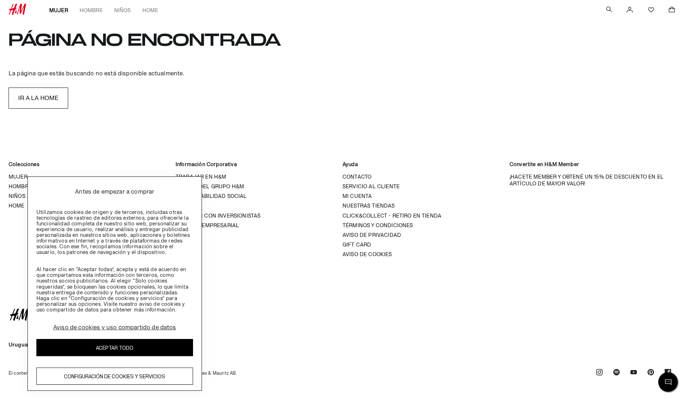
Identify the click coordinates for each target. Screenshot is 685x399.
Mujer (58, 10)
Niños (122, 10)
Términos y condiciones (377, 225)
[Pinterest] (650, 373)
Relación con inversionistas (218, 216)
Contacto (356, 177)
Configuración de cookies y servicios (114, 376)
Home (150, 10)
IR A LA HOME (38, 97)
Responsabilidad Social (211, 196)
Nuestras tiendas (368, 206)
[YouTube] (633, 373)
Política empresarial (207, 225)
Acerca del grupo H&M (210, 186)
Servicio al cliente (371, 186)
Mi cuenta (357, 196)
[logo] (342, 315)
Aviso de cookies (367, 254)
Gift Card (356, 244)
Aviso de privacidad (371, 235)
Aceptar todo (114, 348)
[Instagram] (599, 373)
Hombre (91, 10)
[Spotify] (616, 373)
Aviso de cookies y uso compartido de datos (114, 327)
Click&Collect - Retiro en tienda (391, 216)
